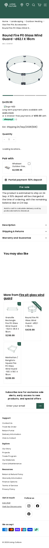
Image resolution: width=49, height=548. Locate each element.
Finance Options (9, 481)
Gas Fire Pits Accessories (14, 24)
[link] (7, 167)
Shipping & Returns (13, 231)
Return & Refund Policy (12, 474)
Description (8, 225)
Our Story (6, 448)
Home (5, 21)
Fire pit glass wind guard (24, 296)
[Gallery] (24, 71)
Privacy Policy (8, 489)
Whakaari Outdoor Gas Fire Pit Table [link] (18, 165)
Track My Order (9, 427)
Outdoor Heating (34, 21)
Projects (6, 452)
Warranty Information (12, 478)
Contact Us (7, 423)
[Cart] (39, 5)
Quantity (7, 134)
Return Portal (8, 430)
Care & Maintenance (12, 463)
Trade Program (9, 456)
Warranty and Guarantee (16, 237)
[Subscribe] (40, 406)
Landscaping (17, 21)
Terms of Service (10, 485)
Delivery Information (11, 434)
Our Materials (8, 460)
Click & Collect (9, 438)
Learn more (8, 112)
